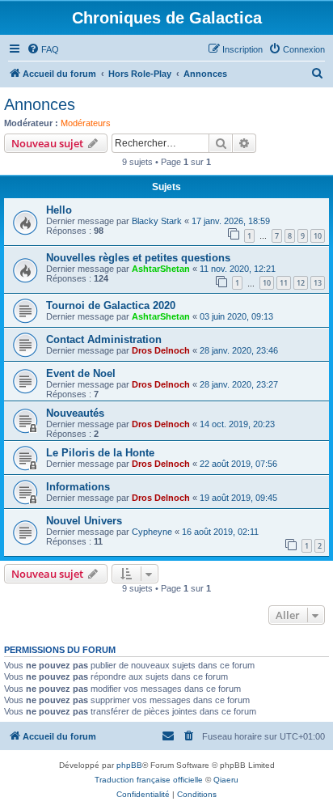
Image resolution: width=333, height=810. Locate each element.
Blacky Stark (157, 221)
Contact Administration (104, 339)
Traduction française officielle (149, 779)
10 (318, 236)
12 (301, 283)
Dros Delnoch (161, 350)
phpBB (129, 765)
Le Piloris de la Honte (100, 453)
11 (284, 283)
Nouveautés (75, 413)
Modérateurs (86, 123)
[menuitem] (43, 49)
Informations (78, 487)
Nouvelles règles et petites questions (138, 258)
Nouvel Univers (84, 521)
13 (318, 283)
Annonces (39, 104)
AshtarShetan (161, 269)
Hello (59, 210)
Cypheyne (152, 531)
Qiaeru (225, 779)
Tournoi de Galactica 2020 (110, 305)
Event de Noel (81, 373)
